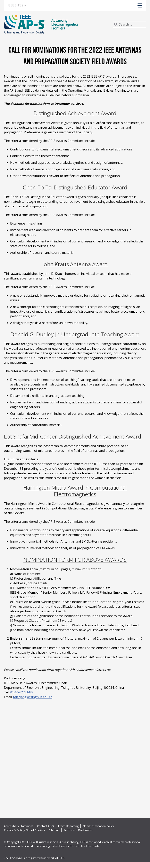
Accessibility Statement (18, 826)
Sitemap (54, 830)
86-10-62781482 (21, 692)
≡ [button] (20, 5)
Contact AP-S (45, 826)
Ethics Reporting (68, 826)
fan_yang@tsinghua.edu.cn (32, 697)
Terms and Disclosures (78, 830)
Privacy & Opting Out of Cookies (24, 830)
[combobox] (129, 24)
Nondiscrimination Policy (98, 826)
